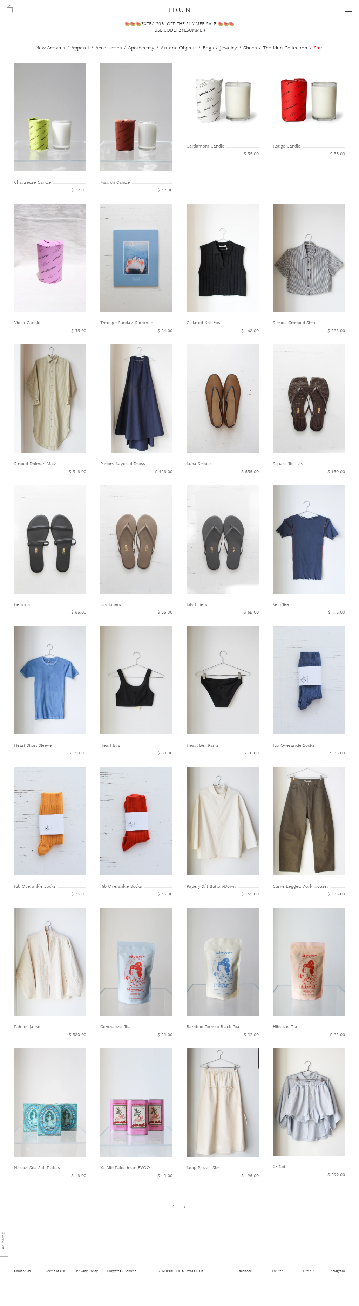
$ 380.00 (77, 1035)
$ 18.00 (78, 1175)
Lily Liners (110, 604)
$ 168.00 (250, 331)
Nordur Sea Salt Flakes (37, 1167)
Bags (208, 48)
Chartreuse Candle (32, 182)
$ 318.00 (77, 471)
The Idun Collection (285, 48)
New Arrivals (50, 48)
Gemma (22, 604)
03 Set (279, 1166)
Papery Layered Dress (122, 463)
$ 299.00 (336, 1174)
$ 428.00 (163, 471)
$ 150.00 (336, 471)
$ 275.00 (336, 894)
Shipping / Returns (121, 1271)
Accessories (108, 48)
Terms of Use (55, 1271)
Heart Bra (110, 745)
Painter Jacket (28, 1027)
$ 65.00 (78, 612)
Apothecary (141, 48)
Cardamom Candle (205, 146)
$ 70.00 (251, 753)
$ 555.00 (250, 471)
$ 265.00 (250, 894)
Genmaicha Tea (115, 1027)
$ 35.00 (251, 154)
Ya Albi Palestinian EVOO (125, 1167)
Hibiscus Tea (285, 1027)
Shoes (250, 48)
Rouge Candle (286, 146)
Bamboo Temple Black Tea (213, 1027)
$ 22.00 (164, 1035)
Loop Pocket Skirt (204, 1167)
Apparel (80, 48)
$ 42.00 (164, 1175)
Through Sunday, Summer (126, 323)
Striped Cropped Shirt (294, 323)
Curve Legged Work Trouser (300, 886)
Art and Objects (178, 48)
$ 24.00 (164, 331)
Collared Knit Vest (204, 323)
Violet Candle (27, 323)
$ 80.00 (164, 753)
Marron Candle (115, 182)
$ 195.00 (250, 1175)
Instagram (337, 1271)
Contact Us (22, 1271)
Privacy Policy (87, 1271)
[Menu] (348, 9)
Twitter (277, 1271)
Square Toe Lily (288, 463)
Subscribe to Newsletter (179, 1271)
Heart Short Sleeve (33, 745)
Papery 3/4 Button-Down (211, 886)
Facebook (244, 1271)
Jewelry (228, 48)
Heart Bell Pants (203, 745)
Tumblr (308, 1271)
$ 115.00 (336, 612)
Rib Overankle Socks (293, 745)
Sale (319, 48)
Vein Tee (281, 604)
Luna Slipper (199, 463)
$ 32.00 (78, 190)
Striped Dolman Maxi (35, 463)
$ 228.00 (336, 331)
